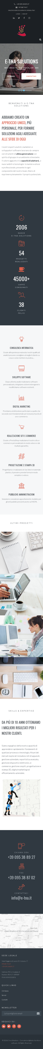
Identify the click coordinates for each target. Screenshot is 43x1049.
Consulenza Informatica (21, 348)
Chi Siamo (11, 76)
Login (18, 14)
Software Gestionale (21, 597)
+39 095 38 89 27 (23, 4)
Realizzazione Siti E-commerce (21, 436)
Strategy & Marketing (21, 553)
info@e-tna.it (23, 7)
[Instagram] (29, 18)
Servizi (4, 995)
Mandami (21, 696)
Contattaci (31, 76)
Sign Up (24, 14)
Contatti (5, 1000)
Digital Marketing (21, 406)
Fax (21, 873)
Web (35, 681)
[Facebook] (24, 18)
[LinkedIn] (14, 18)
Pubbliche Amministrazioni (22, 494)
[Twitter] (19, 18)
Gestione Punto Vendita (21, 612)
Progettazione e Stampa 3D (21, 465)
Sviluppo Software (21, 377)
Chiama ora (21, 853)
